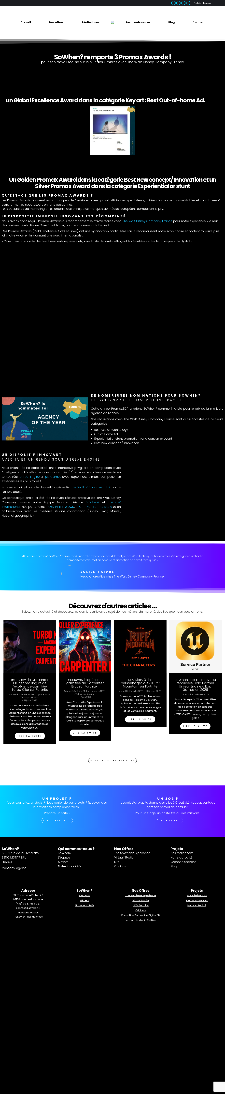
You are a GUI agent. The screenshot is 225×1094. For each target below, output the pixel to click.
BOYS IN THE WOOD (60, 507)
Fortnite (23, 694)
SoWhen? (92, 502)
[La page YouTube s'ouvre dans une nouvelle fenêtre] (188, 3)
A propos (84, 895)
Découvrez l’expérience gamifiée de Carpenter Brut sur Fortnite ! (84, 683)
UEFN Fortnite (141, 905)
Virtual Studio (140, 900)
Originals (140, 910)
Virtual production (29, 697)
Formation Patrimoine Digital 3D (140, 915)
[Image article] (29, 646)
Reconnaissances (197, 900)
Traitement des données (28, 916)
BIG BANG (84, 507)
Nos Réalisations (197, 895)
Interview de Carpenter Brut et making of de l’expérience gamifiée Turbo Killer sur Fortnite (29, 684)
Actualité (13, 694)
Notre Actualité (196, 905)
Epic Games (52, 477)
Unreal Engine (30, 477)
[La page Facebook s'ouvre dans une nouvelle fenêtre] (173, 3)
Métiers (84, 900)
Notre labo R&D (84, 905)
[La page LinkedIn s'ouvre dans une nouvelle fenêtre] (178, 3)
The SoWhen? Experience (140, 895)
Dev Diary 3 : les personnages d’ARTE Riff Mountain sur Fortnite (140, 683)
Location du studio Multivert (141, 920)
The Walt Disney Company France (147, 221)
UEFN (47, 694)
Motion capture (36, 694)
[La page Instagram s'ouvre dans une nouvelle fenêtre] (183, 3)
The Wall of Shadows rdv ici (91, 487)
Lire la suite (29, 736)
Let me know (102, 507)
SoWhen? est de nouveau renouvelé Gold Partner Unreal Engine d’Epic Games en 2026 (195, 684)
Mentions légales (28, 912)
